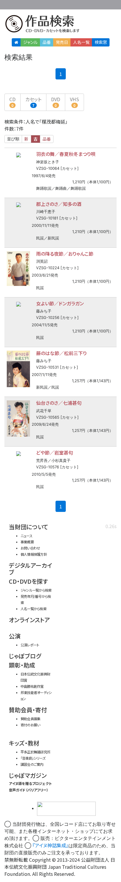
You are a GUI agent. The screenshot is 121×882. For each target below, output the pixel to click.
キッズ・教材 (24, 743)
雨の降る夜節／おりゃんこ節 (64, 253)
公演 (15, 636)
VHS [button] (74, 102)
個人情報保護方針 (34, 554)
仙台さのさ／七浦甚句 (59, 402)
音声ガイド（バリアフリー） (28, 789)
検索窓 (101, 42)
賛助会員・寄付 (28, 709)
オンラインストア (29, 619)
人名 (81, 42)
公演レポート (30, 644)
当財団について (28, 526)
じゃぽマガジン (28, 775)
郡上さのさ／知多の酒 (58, 203)
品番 (47, 42)
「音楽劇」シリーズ (33, 757)
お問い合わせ (103, 3)
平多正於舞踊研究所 (35, 751)
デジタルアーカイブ (30, 568)
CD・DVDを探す (28, 581)
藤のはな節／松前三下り (61, 353)
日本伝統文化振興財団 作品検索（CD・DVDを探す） (60, 25)
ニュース (26, 535)
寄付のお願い (30, 724)
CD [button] (12, 102)
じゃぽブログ (25, 656)
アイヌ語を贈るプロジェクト (30, 783)
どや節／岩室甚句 (54, 452)
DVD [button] (55, 102)
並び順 (13, 139)
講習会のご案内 (32, 764)
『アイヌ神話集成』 (50, 845)
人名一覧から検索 (33, 608)
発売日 (62, 42)
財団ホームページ (61, 3)
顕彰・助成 (22, 665)
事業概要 (80, 3)
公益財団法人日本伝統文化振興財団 (7, 4)
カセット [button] (33, 102)
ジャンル (30, 42)
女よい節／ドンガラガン (60, 303)
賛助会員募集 (30, 718)
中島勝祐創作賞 (32, 686)
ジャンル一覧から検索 (36, 590)
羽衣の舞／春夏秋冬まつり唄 (65, 153)
